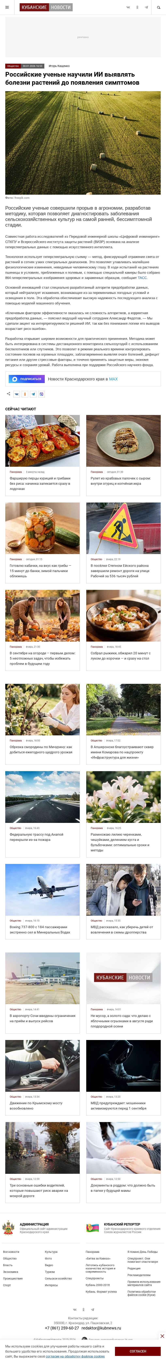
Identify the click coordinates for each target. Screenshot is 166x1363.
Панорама (92, 1251)
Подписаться (30, 379)
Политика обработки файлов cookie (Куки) (142, 1293)
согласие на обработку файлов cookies (75, 1356)
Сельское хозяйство (58, 1278)
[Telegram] (33, 394)
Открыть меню (7, 7)
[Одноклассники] (25, 394)
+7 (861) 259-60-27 (62, 1328)
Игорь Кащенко (59, 66)
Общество (13, 66)
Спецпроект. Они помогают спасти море (143, 1260)
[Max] (41, 394)
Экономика (10, 1271)
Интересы (51, 1285)
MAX (113, 379)
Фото (48, 1258)
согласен (138, 1351)
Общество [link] (96, 559)
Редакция (134, 1268)
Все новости (11, 1251)
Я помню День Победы (143, 1251)
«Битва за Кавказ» (98, 1258)
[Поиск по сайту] (158, 7)
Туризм (50, 1271)
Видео (49, 1265)
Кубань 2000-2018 (98, 1285)
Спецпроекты (95, 1278)
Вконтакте (128, 7)
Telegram (146, 7)
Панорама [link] (16, 472)
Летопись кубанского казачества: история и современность (100, 1268)
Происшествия (13, 1278)
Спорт (7, 1285)
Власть (8, 1265)
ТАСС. (143, 278)
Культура (51, 1251)
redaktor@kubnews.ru (101, 1328)
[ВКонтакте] (16, 394)
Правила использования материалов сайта (144, 1283)
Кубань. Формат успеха (101, 1291)
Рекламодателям (139, 1275)
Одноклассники (137, 7)
